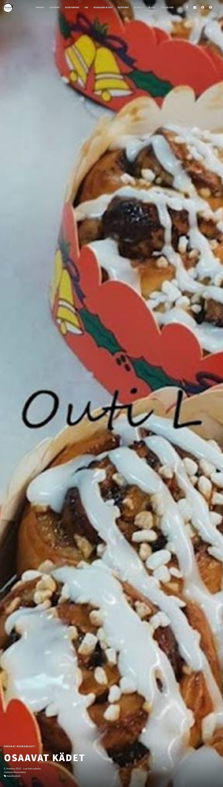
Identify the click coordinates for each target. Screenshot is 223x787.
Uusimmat (54, 8)
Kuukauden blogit (103, 8)
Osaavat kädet (44, 757)
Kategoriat (123, 8)
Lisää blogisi (167, 8)
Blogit (152, 8)
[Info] (203, 8)
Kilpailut (138, 8)
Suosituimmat (72, 8)
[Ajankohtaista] (210, 8)
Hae (86, 8)
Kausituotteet (13, 776)
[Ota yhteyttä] (195, 8)
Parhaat (40, 8)
